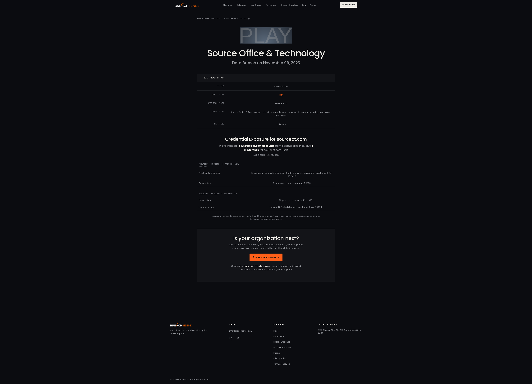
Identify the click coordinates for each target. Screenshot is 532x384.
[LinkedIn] (238, 338)
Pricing (313, 5)
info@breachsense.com (241, 331)
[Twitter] (231, 338)
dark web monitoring (255, 266)
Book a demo (348, 4)
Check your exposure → (266, 257)
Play (281, 94)
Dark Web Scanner (282, 347)
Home (199, 19)
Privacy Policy (280, 358)
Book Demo (279, 336)
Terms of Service (281, 364)
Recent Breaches (289, 5)
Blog (304, 5)
